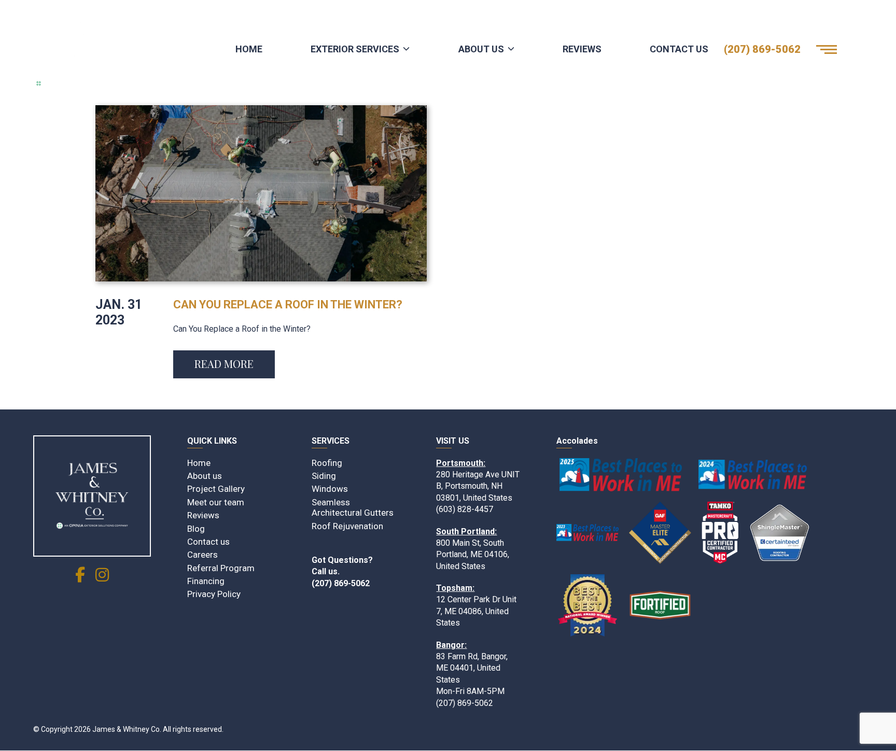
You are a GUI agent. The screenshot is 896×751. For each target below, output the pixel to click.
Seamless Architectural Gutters (353, 507)
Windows (330, 489)
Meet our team (215, 502)
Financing (206, 581)
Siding (324, 476)
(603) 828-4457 (464, 509)
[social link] (80, 578)
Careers (202, 554)
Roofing (327, 463)
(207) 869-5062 (762, 49)
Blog (196, 528)
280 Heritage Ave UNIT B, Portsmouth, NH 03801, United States (478, 486)
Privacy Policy (214, 594)
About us (204, 476)
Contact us (208, 541)
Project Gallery (216, 489)
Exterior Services (355, 49)
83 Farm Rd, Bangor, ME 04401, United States (472, 668)
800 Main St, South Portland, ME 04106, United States (472, 554)
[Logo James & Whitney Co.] (111, 49)
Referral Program (221, 568)
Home (248, 49)
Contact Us (679, 49)
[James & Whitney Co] (92, 496)
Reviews (582, 49)
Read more (224, 364)
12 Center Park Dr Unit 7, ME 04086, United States (476, 611)
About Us (481, 49)
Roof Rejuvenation (347, 526)
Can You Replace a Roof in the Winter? (287, 304)
